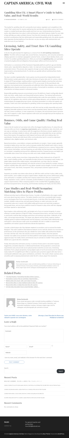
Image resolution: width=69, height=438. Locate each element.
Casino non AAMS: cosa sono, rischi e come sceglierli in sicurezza (24, 393)
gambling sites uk (54, 181)
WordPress (61, 434)
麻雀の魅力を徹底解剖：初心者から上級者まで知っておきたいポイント (23, 381)
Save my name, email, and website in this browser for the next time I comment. (28, 357)
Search (6, 368)
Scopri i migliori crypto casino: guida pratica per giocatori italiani (24, 397)
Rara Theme (46, 434)
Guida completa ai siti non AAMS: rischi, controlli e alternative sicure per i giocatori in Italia (32, 385)
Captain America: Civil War (28, 3)
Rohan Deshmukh (11, 19)
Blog (48, 19)
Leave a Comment (59, 19)
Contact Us (7, 426)
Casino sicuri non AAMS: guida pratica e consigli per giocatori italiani (25, 389)
